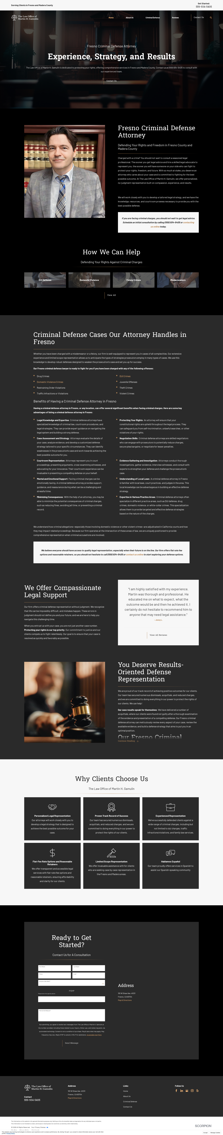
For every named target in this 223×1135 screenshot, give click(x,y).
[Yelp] (197, 1090)
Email (74, 974)
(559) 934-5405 (172, 222)
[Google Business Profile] (187, 1090)
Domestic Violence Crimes (50, 382)
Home (125, 1091)
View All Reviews (158, 635)
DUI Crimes (125, 376)
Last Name (76, 966)
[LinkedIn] (181, 1090)
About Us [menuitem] (129, 17)
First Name (42, 966)
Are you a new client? (44, 981)
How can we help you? (45, 1010)
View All (111, 295)
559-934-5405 (204, 7)
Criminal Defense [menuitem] (153, 17)
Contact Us (199, 17)
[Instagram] (192, 1090)
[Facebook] (176, 1090)
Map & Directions (125, 1000)
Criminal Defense (130, 1101)
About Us (126, 1096)
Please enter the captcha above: (46, 993)
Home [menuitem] (111, 17)
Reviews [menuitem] (175, 17)
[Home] (25, 17)
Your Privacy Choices (38, 1127)
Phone (41, 974)
